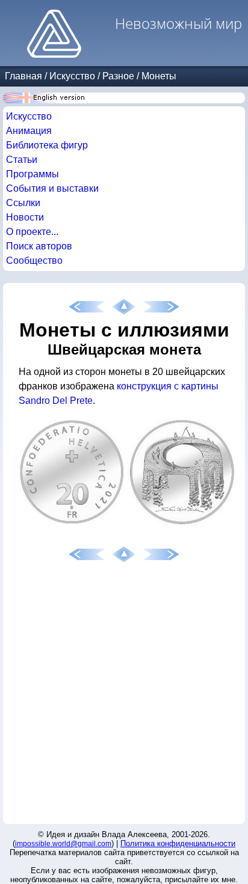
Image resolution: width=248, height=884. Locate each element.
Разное (118, 76)
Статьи (21, 159)
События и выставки (52, 188)
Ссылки (23, 203)
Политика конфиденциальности (177, 843)
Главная (23, 76)
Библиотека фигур (47, 145)
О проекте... (32, 232)
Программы (32, 174)
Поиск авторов (39, 246)
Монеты (158, 76)
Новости (25, 217)
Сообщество (34, 260)
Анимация (29, 131)
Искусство (72, 76)
